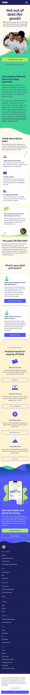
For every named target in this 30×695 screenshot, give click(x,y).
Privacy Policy (5, 656)
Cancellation (5, 639)
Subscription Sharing (7, 592)
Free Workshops (6, 572)
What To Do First (15, 335)
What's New (5, 633)
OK (15, 692)
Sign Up (15, 459)
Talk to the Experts (15, 406)
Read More (15, 380)
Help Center (5, 578)
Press (3, 611)
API (3, 636)
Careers (4, 608)
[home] (5, 2)
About (3, 605)
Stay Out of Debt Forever (15, 301)
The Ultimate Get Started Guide (9, 564)
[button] (26, 2)
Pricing (3, 596)
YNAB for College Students (8, 619)
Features (4, 555)
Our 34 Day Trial (6, 561)
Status (3, 630)
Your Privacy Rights (15, 687)
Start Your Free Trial (15, 530)
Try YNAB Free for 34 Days (15, 59)
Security (4, 653)
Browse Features (15, 536)
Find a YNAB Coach (6, 622)
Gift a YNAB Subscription (8, 589)
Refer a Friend (5, 586)
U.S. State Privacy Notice (8, 659)
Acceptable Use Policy (7, 662)
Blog (3, 575)
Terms (3, 650)
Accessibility (5, 665)
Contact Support (6, 642)
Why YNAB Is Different (7, 558)
